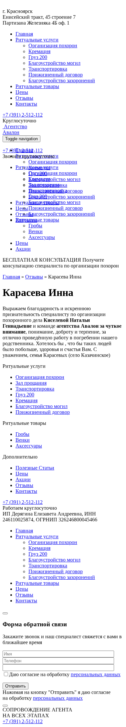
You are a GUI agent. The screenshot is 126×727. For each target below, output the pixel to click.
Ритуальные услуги (37, 39)
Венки (35, 231)
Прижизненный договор (55, 74)
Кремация (39, 51)
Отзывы (24, 98)
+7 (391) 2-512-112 (23, 115)
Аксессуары (41, 237)
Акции (23, 249)
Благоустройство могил (54, 63)
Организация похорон (52, 45)
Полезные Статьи (35, 468)
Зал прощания (43, 184)
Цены (22, 92)
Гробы (35, 225)
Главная (24, 34)
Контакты (26, 104)
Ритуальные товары (37, 86)
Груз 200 (37, 57)
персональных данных (96, 674)
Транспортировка (47, 69)
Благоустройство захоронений (61, 80)
